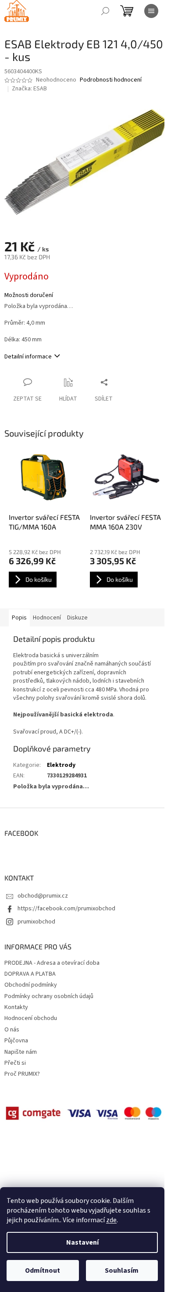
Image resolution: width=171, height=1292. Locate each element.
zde (111, 1220)
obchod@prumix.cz (43, 895)
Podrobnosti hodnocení (111, 80)
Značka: (29, 88)
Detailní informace (28, 356)
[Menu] (151, 11)
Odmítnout (42, 1270)
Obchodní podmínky (30, 985)
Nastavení (82, 1242)
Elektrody (61, 765)
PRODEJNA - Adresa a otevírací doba (52, 963)
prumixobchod (36, 921)
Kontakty (16, 1007)
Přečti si (15, 1063)
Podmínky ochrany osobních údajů (48, 996)
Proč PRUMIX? (22, 1074)
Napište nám (20, 1052)
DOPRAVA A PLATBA (30, 974)
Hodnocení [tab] (47, 617)
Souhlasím (122, 1270)
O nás (11, 1029)
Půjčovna (16, 1040)
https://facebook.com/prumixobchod (66, 908)
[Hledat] (105, 11)
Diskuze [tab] (77, 617)
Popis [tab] (19, 617)
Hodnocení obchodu (30, 1018)
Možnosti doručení (28, 295)
